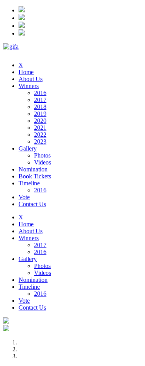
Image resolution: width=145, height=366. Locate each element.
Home (26, 72)
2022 (40, 134)
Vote (24, 197)
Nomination (33, 169)
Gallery (28, 148)
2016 (40, 93)
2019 (40, 113)
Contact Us (32, 204)
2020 (40, 120)
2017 (40, 100)
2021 (40, 127)
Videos (42, 162)
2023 (40, 141)
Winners (29, 86)
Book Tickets (35, 176)
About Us (31, 79)
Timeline (29, 183)
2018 (40, 106)
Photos (42, 155)
